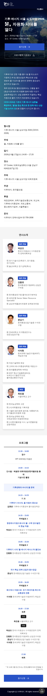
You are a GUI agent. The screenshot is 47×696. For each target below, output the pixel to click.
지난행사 (40, 9)
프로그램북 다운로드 (22, 55)
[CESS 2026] (9, 4)
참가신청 (22, 47)
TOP (41, 692)
